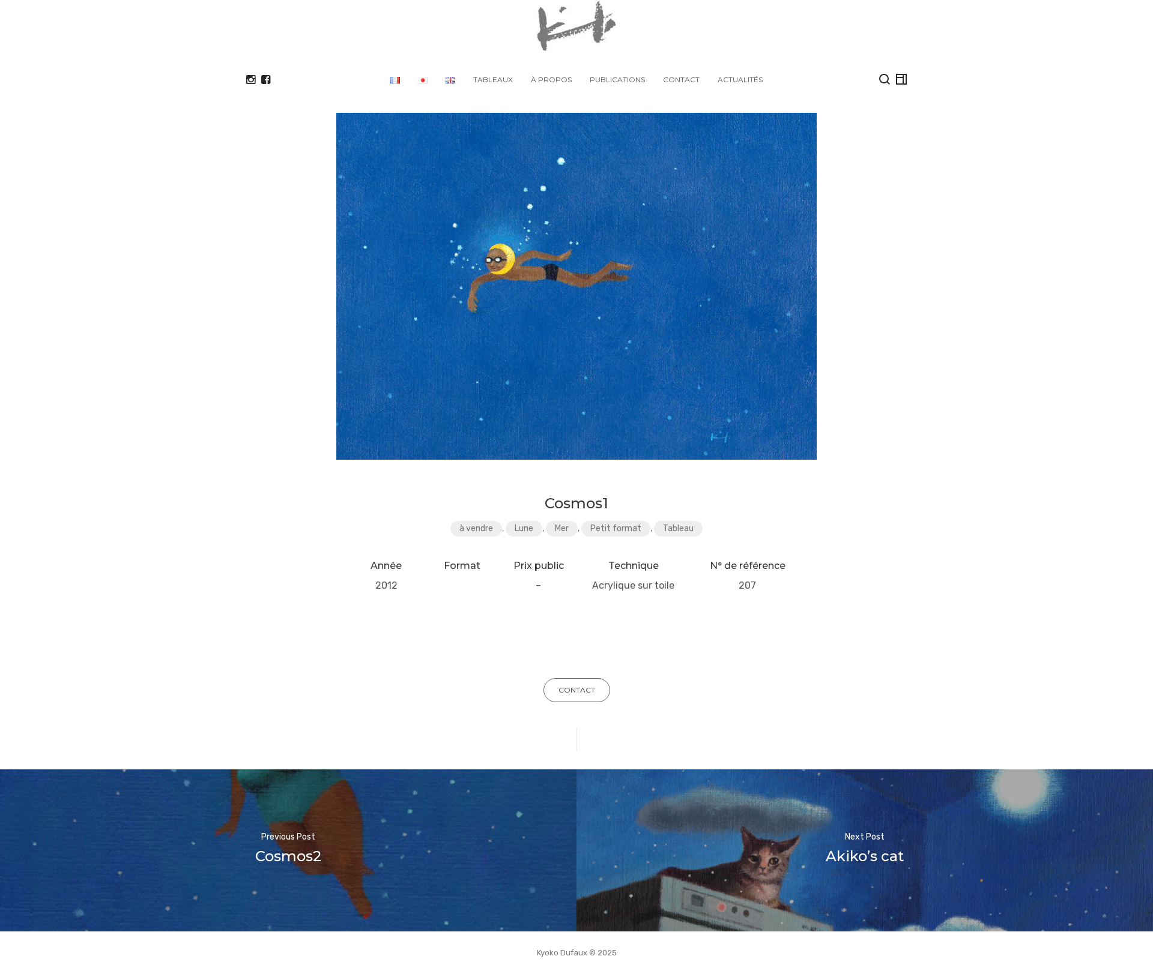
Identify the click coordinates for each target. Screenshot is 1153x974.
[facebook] (265, 80)
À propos (551, 79)
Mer (562, 528)
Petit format (615, 528)
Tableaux (493, 79)
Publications (617, 79)
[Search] (884, 79)
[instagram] (250, 80)
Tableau (678, 528)
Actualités (740, 79)
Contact (681, 79)
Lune (524, 528)
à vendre (476, 528)
